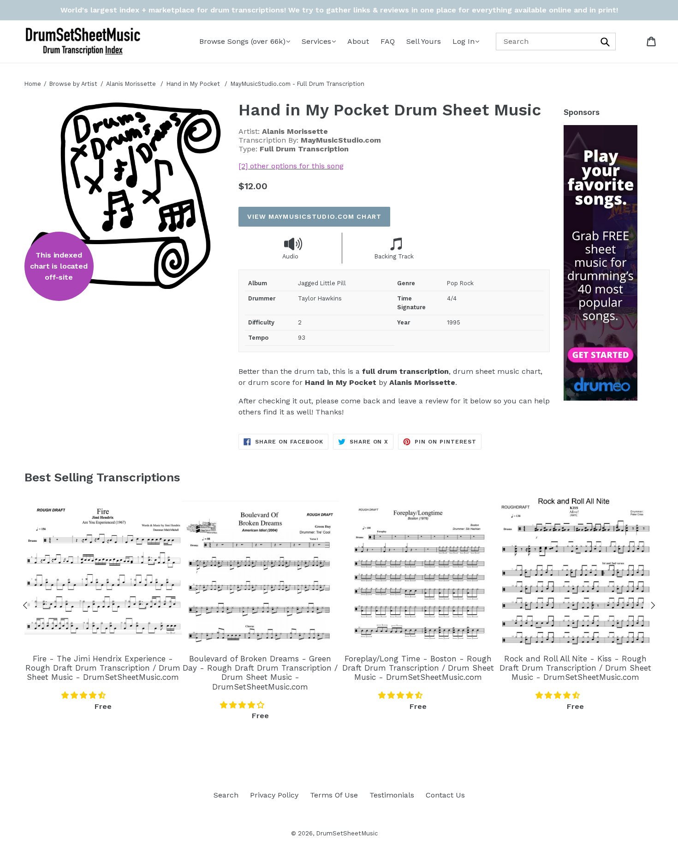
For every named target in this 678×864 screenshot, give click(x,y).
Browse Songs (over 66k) (242, 41)
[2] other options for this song (291, 166)
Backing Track (394, 256)
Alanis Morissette (131, 83)
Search (226, 795)
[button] (84, 695)
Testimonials (391, 795)
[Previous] (25, 607)
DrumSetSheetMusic (347, 833)
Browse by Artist (73, 83)
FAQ (388, 41)
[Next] (653, 607)
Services (316, 41)
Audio (290, 256)
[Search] (605, 41)
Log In (463, 41)
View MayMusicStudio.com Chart (314, 216)
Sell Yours (423, 41)
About (358, 41)
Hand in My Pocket (194, 83)
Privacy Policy (274, 795)
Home (32, 83)
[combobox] (555, 41)
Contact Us (445, 795)
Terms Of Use (334, 795)
